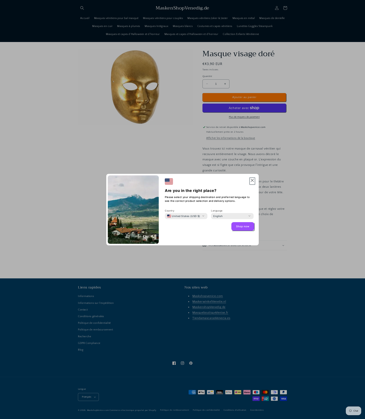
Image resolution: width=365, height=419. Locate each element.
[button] (252, 181)
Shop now (242, 226)
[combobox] (183, 216)
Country (169, 210)
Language (217, 210)
